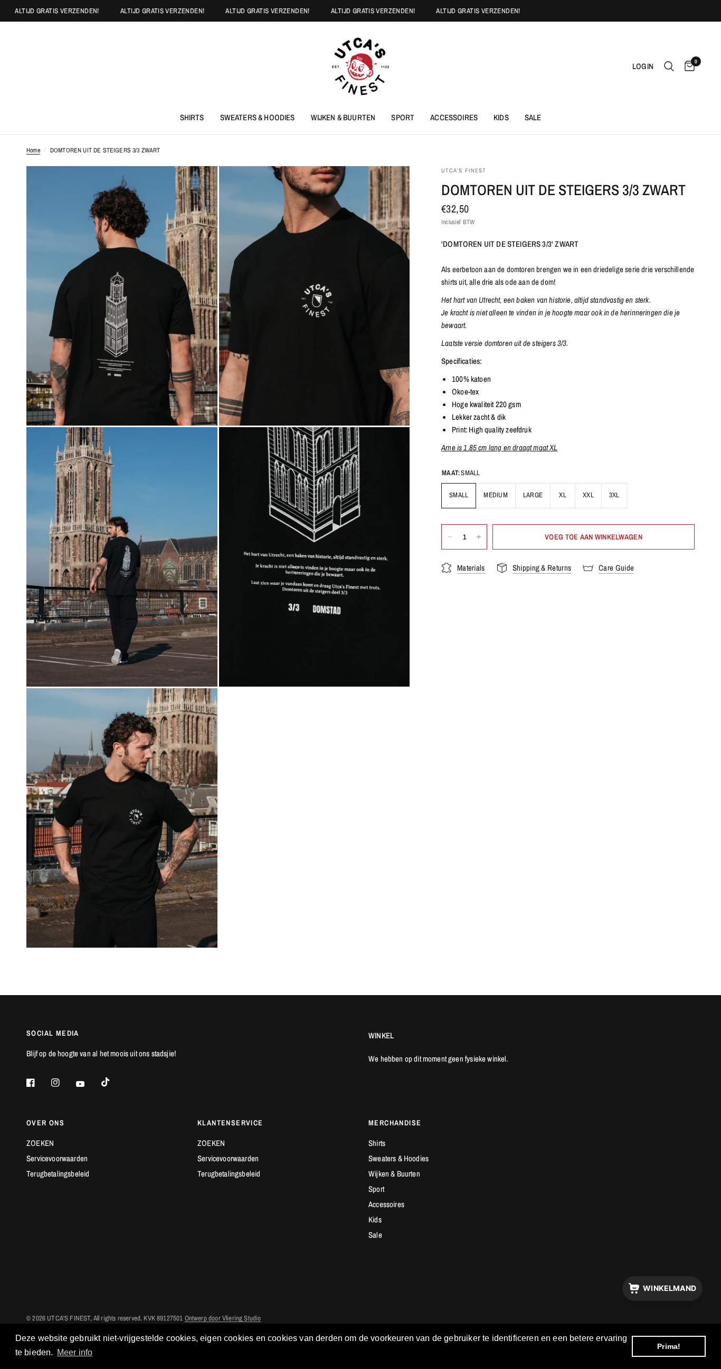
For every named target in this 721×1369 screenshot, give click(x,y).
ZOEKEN (40, 1143)
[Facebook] (38, 1082)
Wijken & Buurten (343, 117)
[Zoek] (669, 66)
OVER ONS (45, 1122)
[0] (687, 66)
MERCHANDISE (394, 1122)
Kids (501, 117)
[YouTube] (87, 1083)
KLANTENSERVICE (230, 1122)
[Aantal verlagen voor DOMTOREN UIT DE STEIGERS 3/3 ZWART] (450, 537)
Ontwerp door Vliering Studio (223, 1318)
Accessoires (454, 117)
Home (33, 150)
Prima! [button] (668, 1346)
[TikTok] (113, 1082)
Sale (533, 117)
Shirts (192, 117)
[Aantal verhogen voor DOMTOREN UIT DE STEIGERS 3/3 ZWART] (479, 537)
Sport (402, 117)
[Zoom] (195, 188)
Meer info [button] (75, 1352)
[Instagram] (62, 1082)
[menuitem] (192, 117)
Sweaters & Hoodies (257, 117)
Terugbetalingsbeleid (57, 1173)
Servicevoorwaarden (57, 1158)
